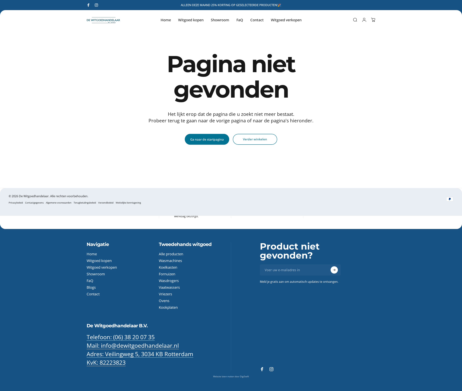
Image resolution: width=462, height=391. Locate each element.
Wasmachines (170, 260)
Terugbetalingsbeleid (85, 202)
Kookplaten (168, 307)
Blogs (91, 287)
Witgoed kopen (99, 260)
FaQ (90, 280)
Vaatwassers (169, 287)
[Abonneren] (334, 270)
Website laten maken (224, 376)
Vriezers (165, 294)
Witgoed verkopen (102, 267)
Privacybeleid (16, 202)
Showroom (96, 274)
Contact (93, 294)
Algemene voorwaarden (58, 202)
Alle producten (171, 254)
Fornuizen (167, 274)
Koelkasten (168, 267)
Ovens (164, 300)
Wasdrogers (169, 280)
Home (92, 254)
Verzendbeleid (106, 202)
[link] (140, 354)
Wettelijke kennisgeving (128, 202)
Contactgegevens (34, 202)
